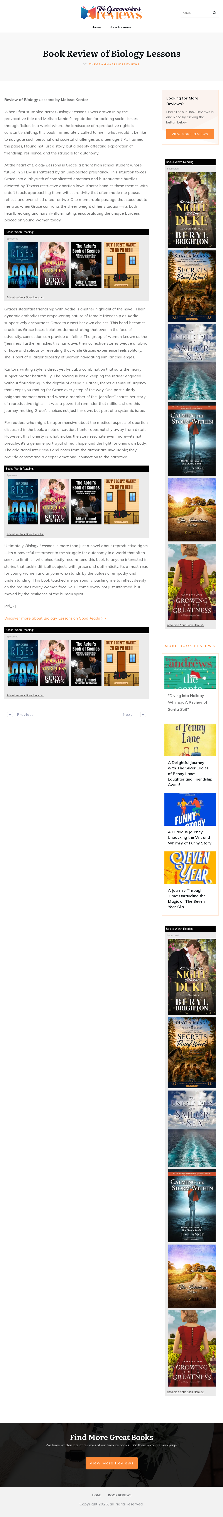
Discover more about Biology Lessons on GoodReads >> (55, 618)
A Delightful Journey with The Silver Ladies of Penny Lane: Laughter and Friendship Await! (190, 757)
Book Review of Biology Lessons (111, 52)
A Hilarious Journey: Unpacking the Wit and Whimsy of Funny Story (190, 821)
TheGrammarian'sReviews (114, 64)
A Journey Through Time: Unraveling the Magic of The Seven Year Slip (190, 882)
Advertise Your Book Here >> (25, 297)
